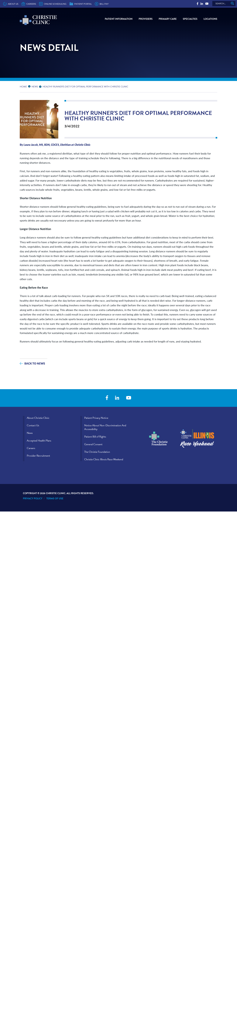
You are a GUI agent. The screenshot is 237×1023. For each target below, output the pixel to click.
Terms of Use (54, 498)
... (30, 86)
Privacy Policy (32, 498)
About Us (13, 4)
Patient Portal (83, 4)
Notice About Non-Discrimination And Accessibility (105, 427)
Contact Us (33, 425)
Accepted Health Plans (39, 440)
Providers (146, 19)
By (55, 145)
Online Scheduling (55, 4)
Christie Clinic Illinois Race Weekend (103, 459)
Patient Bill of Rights (95, 437)
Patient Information (118, 19)
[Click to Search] (232, 3)
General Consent (93, 444)
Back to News (34, 363)
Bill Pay (104, 4)
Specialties (190, 19)
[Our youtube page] (206, 4)
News (35, 86)
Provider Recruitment (38, 456)
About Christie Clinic (38, 418)
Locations (210, 19)
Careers (31, 4)
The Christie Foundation (97, 452)
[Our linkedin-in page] (202, 4)
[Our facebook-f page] (197, 4)
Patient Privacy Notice (96, 418)
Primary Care (168, 19)
